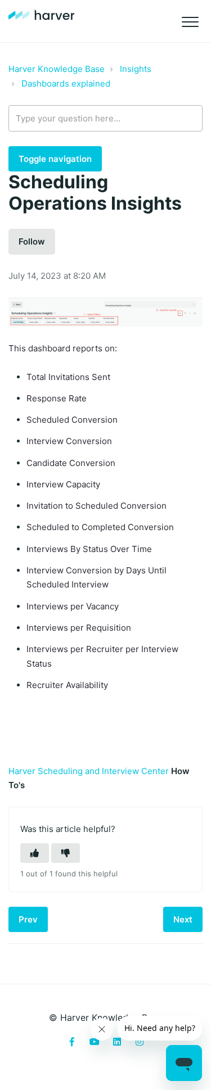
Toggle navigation (55, 158)
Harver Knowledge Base (56, 69)
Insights (135, 69)
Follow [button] (32, 241)
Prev (28, 919)
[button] (190, 22)
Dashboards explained (65, 83)
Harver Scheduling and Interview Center (88, 771)
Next (182, 919)
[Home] (41, 15)
